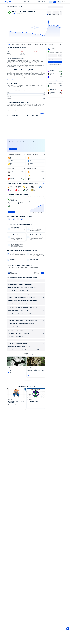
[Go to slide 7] (27, 380)
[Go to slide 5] (25, 380)
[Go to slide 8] (28, 380)
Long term (17, 44)
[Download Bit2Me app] (59, 2)
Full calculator (42, 113)
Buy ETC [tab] (49, 48)
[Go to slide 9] (29, 380)
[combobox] (55, 7)
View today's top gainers (55, 80)
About (22, 44)
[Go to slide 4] (24, 380)
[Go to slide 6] (26, 380)
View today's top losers (55, 95)
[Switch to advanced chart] (61, 12)
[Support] (67, 628)
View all (44, 183)
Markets (15, 1)
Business (29, 1)
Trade (43, 273)
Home (8, 6)
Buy (33, 44)
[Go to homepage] (8, 2)
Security (35, 1)
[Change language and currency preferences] (62, 2)
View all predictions (20, 211)
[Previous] (20, 381)
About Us (43, 1)
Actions (46, 44)
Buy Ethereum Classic (13, 148)
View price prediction (10, 79)
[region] (26, 367)
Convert (29, 44)
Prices (11, 6)
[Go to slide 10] (30, 380)
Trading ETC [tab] (53, 48)
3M (53, 11)
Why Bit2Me (51, 44)
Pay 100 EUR (55, 62)
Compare (36, 44)
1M (51, 11)
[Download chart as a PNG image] (58, 14)
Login (51, 1)
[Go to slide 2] (22, 380)
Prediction (41, 44)
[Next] (32, 381)
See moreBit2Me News (26, 383)
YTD (57, 11)
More (60, 44)
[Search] (64, 2)
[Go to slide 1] (21, 380)
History (25, 44)
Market (9, 44)
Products (24, 1)
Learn (20, 1)
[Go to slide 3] (23, 380)
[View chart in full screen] (61, 14)
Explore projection (11, 211)
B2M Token (39, 1)
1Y (55, 11)
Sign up (54, 1)
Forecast (13, 44)
